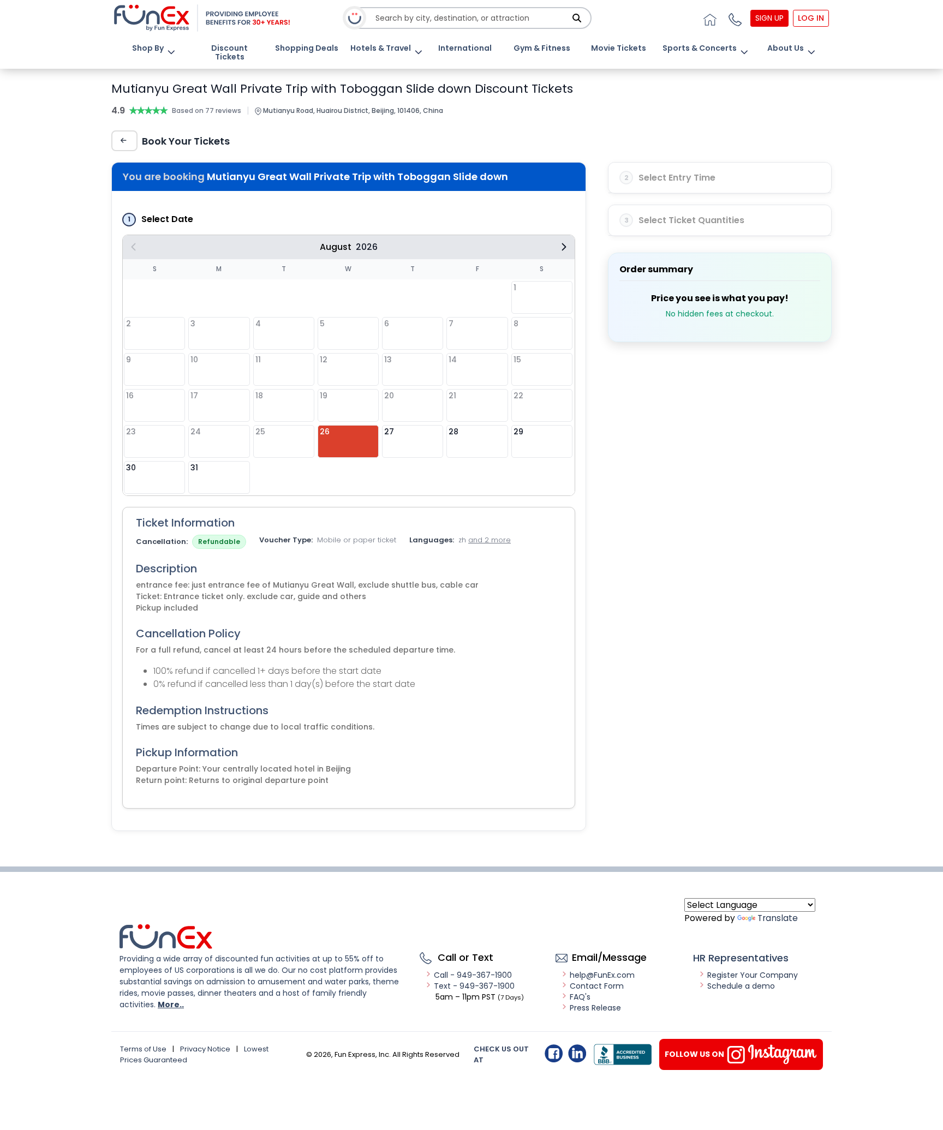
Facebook (554, 1053)
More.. (171, 1004)
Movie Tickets (618, 48)
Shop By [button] (148, 48)
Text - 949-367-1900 (474, 985)
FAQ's (580, 996)
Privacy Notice (205, 1049)
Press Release (595, 1007)
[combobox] (472, 18)
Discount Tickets (229, 52)
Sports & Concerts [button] (700, 48)
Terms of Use (143, 1049)
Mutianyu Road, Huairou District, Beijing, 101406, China (352, 110)
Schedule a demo (741, 985)
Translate (777, 918)
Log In (811, 18)
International (465, 48)
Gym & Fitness (542, 48)
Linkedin (577, 1053)
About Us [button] (785, 48)
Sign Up (769, 18)
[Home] (708, 18)
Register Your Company (752, 975)
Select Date (167, 219)
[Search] (576, 18)
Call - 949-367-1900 (473, 975)
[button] (733, 18)
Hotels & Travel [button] (380, 48)
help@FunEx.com (602, 975)
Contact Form (597, 985)
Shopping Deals (306, 48)
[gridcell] (348, 441)
